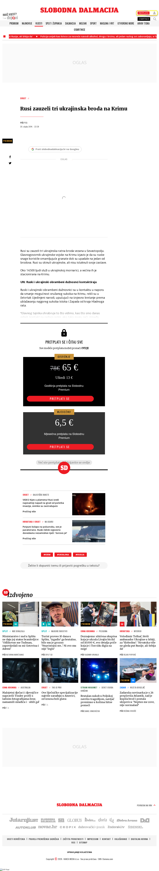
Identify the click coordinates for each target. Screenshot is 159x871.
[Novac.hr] (47, 827)
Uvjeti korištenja (16, 839)
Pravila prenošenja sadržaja (44, 839)
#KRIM (46, 554)
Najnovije (27, 23)
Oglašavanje (120, 839)
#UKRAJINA (63, 554)
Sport (93, 23)
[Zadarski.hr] (116, 827)
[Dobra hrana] (127, 820)
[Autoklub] (25, 827)
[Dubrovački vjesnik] (91, 827)
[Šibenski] (135, 827)
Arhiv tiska (143, 23)
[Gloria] (102, 820)
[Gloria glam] (112, 820)
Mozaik (83, 23)
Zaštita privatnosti (73, 839)
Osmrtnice (79, 30)
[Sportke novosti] (61, 820)
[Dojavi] (10, 16)
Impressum (92, 839)
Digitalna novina (139, 839)
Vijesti (38, 23)
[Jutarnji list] (23, 820)
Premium (13, 23)
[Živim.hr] (90, 820)
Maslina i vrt (107, 23)
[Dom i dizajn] (145, 820)
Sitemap (83, 842)
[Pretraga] (155, 19)
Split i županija (54, 23)
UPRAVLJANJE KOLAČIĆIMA (79, 852)
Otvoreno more (126, 23)
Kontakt (106, 839)
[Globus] (74, 820)
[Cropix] (67, 827)
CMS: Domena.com (105, 859)
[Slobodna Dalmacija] (79, 10)
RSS (73, 842)
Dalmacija (70, 23)
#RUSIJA (79, 554)
